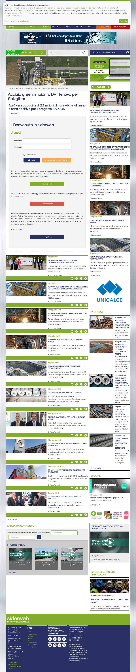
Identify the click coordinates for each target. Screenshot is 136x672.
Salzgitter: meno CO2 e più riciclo (64, 393)
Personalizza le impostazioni (17, 21)
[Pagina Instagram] (55, 639)
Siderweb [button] (56, 27)
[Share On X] (81, 278)
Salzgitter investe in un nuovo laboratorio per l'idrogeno (63, 261)
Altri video (11, 573)
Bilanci (45, 27)
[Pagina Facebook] (59, 639)
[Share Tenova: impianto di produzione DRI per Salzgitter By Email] (72, 488)
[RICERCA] (84, 52)
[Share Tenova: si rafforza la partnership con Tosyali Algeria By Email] (72, 331)
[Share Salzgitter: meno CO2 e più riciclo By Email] (72, 408)
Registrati (47, 237)
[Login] (39, 537)
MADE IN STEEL (32, 645)
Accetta (123, 21)
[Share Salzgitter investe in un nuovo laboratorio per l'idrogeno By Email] (72, 278)
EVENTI (29, 640)
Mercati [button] (34, 27)
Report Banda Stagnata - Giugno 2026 (106, 498)
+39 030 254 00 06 (16, 646)
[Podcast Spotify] (55, 645)
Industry (19, 88)
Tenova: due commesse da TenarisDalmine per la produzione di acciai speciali (68, 288)
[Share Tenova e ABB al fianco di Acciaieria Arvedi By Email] (72, 357)
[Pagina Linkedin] (50, 639)
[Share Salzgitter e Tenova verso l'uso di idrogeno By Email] (72, 514)
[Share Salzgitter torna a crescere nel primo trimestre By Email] (72, 461)
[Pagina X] (64, 639)
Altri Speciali (95, 505)
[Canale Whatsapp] (64, 645)
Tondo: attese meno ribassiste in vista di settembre (121, 443)
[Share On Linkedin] (76, 278)
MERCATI (30, 636)
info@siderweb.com (17, 648)
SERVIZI (30, 638)
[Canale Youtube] (50, 645)
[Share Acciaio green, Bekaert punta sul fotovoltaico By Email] (72, 384)
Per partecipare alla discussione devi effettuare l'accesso (29, 533)
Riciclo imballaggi (103, 573)
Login (32, 160)
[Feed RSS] (59, 645)
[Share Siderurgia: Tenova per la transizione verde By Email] (72, 435)
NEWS (29, 632)
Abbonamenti (120, 27)
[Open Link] (68, 38)
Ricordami (30, 155)
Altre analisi (96, 468)
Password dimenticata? (57, 160)
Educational (104, 27)
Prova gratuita (47, 184)
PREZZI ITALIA (32, 634)
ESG (68, 27)
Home (10, 88)
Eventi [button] (79, 27)
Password (18, 147)
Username (17, 141)
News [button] (11, 27)
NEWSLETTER (31, 647)
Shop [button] (90, 27)
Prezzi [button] (23, 27)
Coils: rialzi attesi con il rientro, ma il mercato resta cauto (122, 383)
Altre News (12, 519)
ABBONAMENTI (32, 643)
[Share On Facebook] (85, 278)
